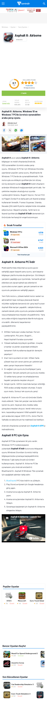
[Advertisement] (23, 60)
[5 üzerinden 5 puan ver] (35, 82)
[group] (23, 144)
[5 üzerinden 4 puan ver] (32, 82)
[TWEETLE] (10, 132)
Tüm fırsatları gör (23, 255)
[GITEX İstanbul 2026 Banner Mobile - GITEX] (23, 10)
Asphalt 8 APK (37, 425)
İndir (23, 93)
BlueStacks (11, 480)
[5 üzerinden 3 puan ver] (29, 82)
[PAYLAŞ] (5, 132)
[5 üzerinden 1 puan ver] (22, 82)
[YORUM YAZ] (22, 132)
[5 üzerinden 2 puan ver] (25, 82)
